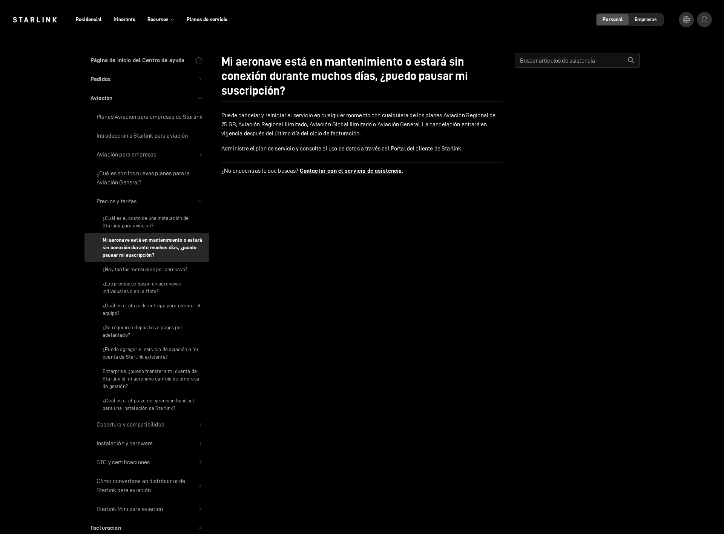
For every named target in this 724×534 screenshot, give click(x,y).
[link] (35, 19)
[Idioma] (686, 19)
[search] (631, 60)
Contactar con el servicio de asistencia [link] (351, 171)
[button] (146, 79)
